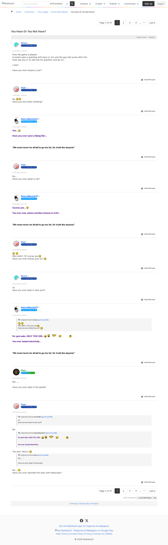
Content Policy (76, 534)
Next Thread (91, 504)
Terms (65, 534)
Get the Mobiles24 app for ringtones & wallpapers (84, 526)
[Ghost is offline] (16, 44)
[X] (86, 520)
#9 (155, 369)
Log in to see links (43, 320)
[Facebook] (82, 520)
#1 (155, 41)
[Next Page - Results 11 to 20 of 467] (144, 22)
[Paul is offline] (16, 372)
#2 (155, 86)
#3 (155, 117)
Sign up (148, 3)
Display (151, 37)
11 (136, 22)
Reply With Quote (149, 80)
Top (155, 498)
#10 (154, 403)
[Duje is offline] (16, 89)
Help (58, 534)
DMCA (109, 534)
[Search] (72, 3)
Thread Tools (140, 37)
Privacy (88, 534)
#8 (155, 306)
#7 (155, 274)
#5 (155, 195)
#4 (155, 163)
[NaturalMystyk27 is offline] (16, 120)
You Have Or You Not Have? (28, 31)
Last (151, 22)
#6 (155, 240)
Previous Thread (78, 504)
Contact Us (99, 534)
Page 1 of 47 (105, 22)
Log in (161, 3)
